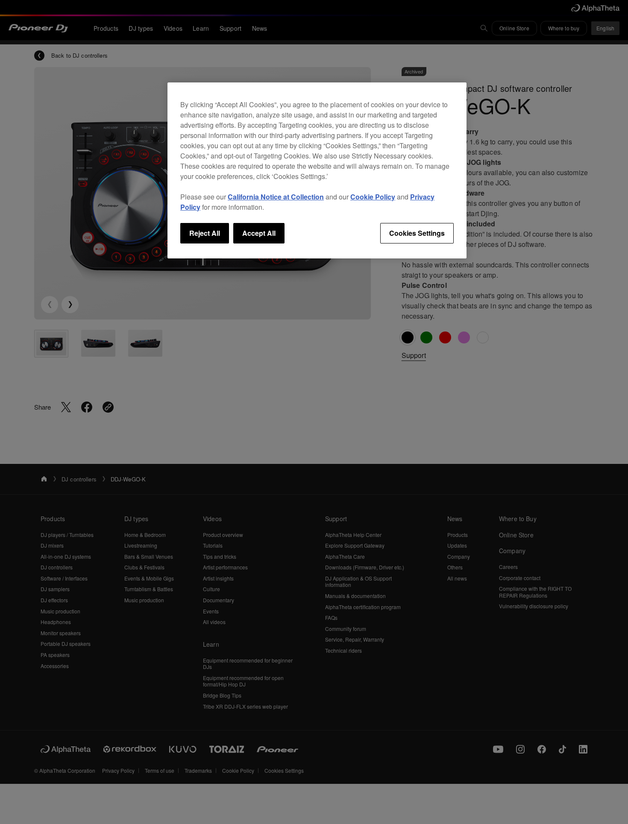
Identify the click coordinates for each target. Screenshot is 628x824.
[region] (317, 170)
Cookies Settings (417, 233)
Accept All (259, 233)
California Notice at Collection (276, 197)
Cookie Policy (372, 197)
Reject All (204, 233)
